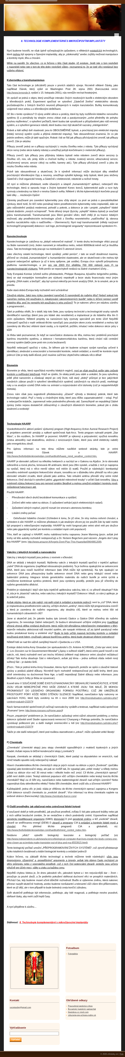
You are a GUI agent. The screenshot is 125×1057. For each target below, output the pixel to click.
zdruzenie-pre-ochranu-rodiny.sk (82, 1015)
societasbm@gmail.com (20, 1007)
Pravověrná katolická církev (80, 1006)
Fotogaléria (73, 954)
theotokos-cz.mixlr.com (78, 1012)
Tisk (121, 1054)
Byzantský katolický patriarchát (82, 1009)
